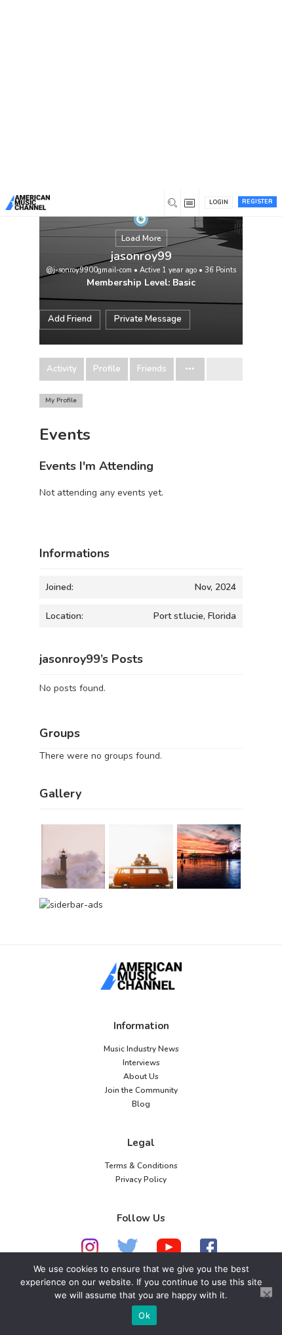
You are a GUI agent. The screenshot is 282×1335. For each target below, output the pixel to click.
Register (257, 201)
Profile (107, 369)
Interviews (141, 1062)
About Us (141, 1076)
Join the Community (141, 1090)
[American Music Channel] (141, 976)
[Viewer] (141, 218)
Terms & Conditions (141, 1165)
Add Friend (70, 319)
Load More (141, 238)
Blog (141, 1104)
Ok (144, 1315)
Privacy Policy (141, 1179)
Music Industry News (141, 1049)
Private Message (148, 319)
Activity (62, 369)
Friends (152, 369)
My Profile (61, 400)
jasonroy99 (141, 256)
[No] (266, 1292)
